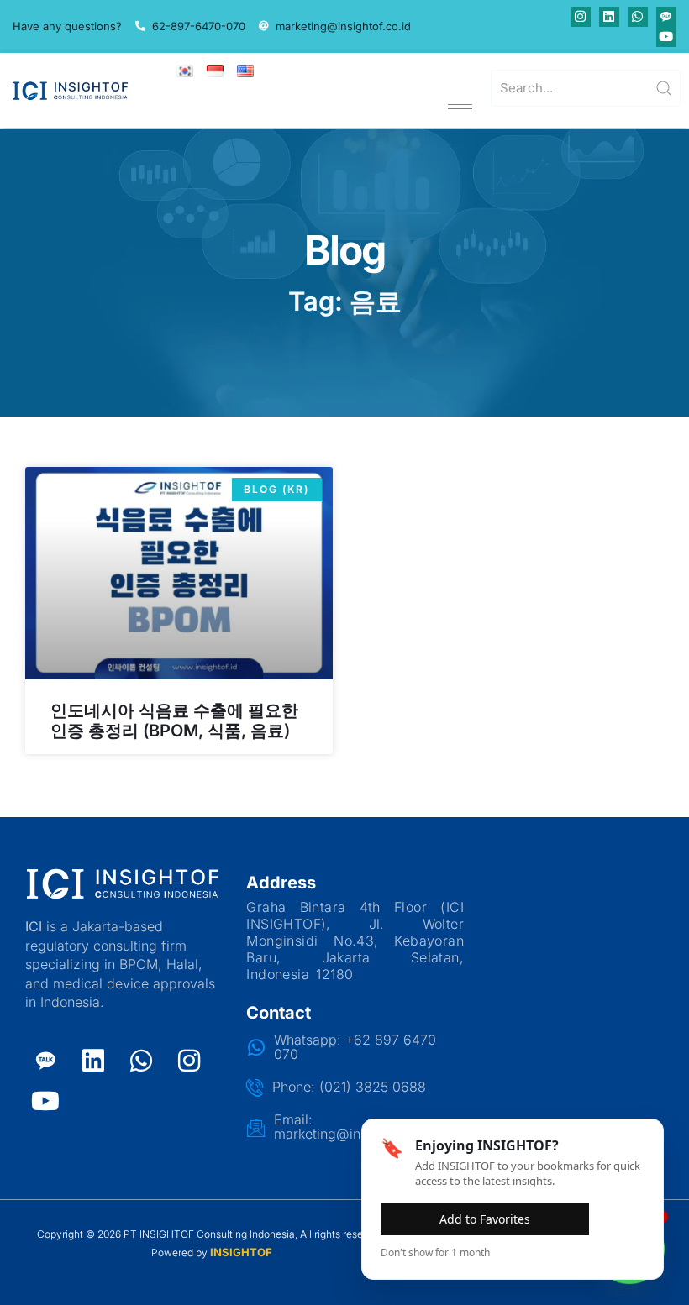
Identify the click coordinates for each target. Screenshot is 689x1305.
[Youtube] (666, 37)
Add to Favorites (484, 1219)
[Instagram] (581, 17)
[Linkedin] (609, 17)
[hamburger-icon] (460, 108)
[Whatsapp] (638, 17)
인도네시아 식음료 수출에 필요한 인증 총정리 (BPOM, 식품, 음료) (174, 720)
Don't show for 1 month (435, 1252)
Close (620, 1217)
